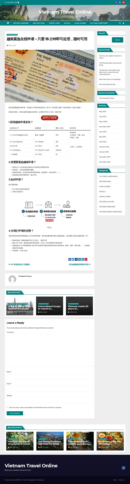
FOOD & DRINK (80, 23)
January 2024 (104, 152)
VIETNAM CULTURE (106, 201)
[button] (120, 23)
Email (9, 384)
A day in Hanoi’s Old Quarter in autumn (19, 307)
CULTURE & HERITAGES (99, 23)
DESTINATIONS (39, 23)
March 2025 (103, 121)
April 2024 (102, 142)
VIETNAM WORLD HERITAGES (110, 212)
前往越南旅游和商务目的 (79, 264)
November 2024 (104, 126)
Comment (10, 332)
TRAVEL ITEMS (54, 23)
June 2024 (103, 132)
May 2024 (102, 137)
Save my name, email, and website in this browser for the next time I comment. (35, 407)
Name (9, 372)
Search (102, 33)
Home (115, 480)
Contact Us (121, 480)
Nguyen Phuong (26, 276)
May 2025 (102, 111)
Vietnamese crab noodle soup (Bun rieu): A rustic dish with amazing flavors (109, 72)
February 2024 (104, 147)
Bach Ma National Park (107, 84)
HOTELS (67, 23)
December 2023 (104, 157)
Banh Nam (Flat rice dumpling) (109, 79)
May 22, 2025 (44, 447)
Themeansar (40, 480)
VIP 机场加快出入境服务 (20, 264)
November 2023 (104, 162)
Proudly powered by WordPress (13, 480)
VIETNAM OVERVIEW (21, 23)
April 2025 (102, 116)
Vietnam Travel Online (65, 12)
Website (9, 395)
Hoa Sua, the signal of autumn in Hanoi (19, 442)
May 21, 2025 (104, 447)
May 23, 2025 (14, 447)
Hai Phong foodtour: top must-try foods (49, 442)
